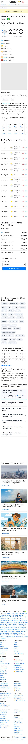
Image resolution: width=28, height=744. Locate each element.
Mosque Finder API (19, 700)
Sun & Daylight (4, 668)
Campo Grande (13, 321)
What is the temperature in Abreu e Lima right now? (12, 391)
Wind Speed (5, 99)
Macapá (18, 631)
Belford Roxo (16, 635)
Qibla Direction (18, 697)
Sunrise (5, 57)
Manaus (4, 310)
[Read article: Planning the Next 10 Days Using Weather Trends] (14, 543)
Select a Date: (6, 261)
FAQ (2, 740)
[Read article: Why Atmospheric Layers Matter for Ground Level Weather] (14, 567)
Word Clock (3, 718)
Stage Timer (17, 652)
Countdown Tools (4, 689)
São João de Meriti (10, 637)
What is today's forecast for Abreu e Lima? (12, 409)
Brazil (4, 5)
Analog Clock (3, 713)
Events (2, 703)
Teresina (4, 325)
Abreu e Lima (11, 5)
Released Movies (4, 707)
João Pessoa (17, 328)
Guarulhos (4, 318)
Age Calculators (4, 685)
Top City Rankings (4, 663)
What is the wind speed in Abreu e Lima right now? (12, 427)
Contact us (16, 732)
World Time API (9, 740)
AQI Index (16, 713)
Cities (1, 661)
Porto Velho (11, 631)
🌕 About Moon (18, 691)
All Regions (3, 658)
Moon (1, 675)
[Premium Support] (19, 1)
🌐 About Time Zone (19, 669)
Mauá (10, 635)
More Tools (17, 728)
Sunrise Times (17, 683)
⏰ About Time (18, 667)
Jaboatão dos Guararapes (11, 628)
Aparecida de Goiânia (16, 633)
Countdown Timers (5, 687)
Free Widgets (3, 711)
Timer (15, 648)
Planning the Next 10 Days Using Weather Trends (13, 553)
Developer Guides (20, 740)
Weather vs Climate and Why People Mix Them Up (14, 601)
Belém (10, 314)
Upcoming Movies (5, 705)
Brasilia (22, 303)
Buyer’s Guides (18, 721)
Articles (16, 717)
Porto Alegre (18, 314)
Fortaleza (22, 307)
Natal (21, 321)
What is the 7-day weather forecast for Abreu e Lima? (12, 415)
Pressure (23, 95)
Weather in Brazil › (6, 365)
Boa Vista (3, 638)
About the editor (18, 723)
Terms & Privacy (18, 734)
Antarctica (2, 653)
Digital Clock (3, 714)
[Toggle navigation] (26, 2)
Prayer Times (3, 673)
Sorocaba (12, 339)
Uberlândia (4, 631)
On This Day (18, 660)
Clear (12, 99)
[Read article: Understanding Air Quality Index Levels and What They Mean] (14, 496)
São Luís (4, 321)
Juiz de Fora (25, 629)
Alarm (15, 644)
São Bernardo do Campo (8, 332)
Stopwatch (16, 646)
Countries (2, 660)
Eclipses (16, 687)
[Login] (21, 1)
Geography (3, 670)
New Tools (16, 726)
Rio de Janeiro (13, 303)
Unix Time (3, 699)
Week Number (17, 665)
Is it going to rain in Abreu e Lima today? (12, 421)
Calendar (16, 658)
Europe (2, 646)
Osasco (19, 339)
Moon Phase (3, 728)
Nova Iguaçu (13, 325)
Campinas (19, 318)
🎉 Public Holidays (19, 671)
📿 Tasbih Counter (18, 699)
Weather (2, 677)
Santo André (12, 343)
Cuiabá (12, 629)
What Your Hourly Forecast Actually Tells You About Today (14, 529)
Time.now (4, 2)
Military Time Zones (19, 653)
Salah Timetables (18, 695)
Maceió (12, 318)
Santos (26, 637)
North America (4, 648)
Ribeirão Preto (19, 335)
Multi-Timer (17, 650)
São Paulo (4, 303)
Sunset (5, 60)
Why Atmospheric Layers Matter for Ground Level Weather (14, 577)
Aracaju (4, 343)
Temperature (5, 95)
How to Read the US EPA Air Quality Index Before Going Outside (13, 482)
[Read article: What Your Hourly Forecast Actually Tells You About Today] (14, 520)
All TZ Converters (4, 695)
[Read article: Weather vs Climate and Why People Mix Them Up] (14, 591)
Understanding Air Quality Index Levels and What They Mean (13, 505)
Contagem (23, 628)
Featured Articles (18, 719)
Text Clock (3, 716)
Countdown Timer (4, 720)
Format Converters (5, 697)
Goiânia (4, 314)
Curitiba (11, 310)
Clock (15, 642)
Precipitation (15, 95)
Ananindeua (19, 637)
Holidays (16, 661)
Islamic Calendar (19, 663)
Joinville (23, 635)
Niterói (2, 637)
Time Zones (3, 671)
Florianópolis (3, 635)
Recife (18, 310)
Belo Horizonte (6, 307)
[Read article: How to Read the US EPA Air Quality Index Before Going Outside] (14, 472)
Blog (15, 724)
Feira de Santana (4, 629)
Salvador (15, 307)
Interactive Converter (5, 693)
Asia (1, 644)
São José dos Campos (7, 335)
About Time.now (18, 730)
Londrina (17, 629)
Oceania (2, 652)
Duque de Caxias (6, 328)
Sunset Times (17, 685)
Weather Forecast (18, 711)
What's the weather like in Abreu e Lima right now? (12, 403)
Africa (1, 642)
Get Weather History (14, 268)
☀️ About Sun (17, 689)
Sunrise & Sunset (4, 726)
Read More (5, 485)
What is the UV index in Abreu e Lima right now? (11, 434)
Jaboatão (4, 339)
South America (4, 650)
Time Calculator (4, 683)
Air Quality (3, 679)
